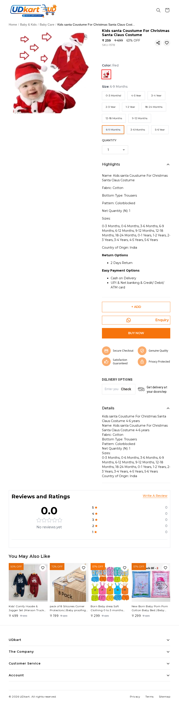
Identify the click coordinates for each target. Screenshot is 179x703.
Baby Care (47, 24)
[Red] (106, 74)
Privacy (135, 696)
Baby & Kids (28, 24)
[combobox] (115, 149)
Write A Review (155, 496)
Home (13, 24)
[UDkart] (33, 10)
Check (126, 389)
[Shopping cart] (167, 10)
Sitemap (164, 696)
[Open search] (158, 10)
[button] (158, 42)
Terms (149, 696)
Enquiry (162, 320)
